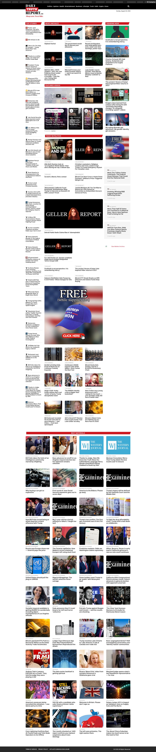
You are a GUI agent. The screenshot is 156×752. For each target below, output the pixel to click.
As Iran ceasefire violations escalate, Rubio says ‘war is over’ (33, 229)
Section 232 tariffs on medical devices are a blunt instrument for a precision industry (33, 194)
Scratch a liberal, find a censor (55, 177)
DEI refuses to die (34, 40)
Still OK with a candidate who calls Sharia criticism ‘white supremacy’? (64, 704)
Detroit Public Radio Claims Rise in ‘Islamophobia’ (62, 232)
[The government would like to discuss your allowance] (74, 32)
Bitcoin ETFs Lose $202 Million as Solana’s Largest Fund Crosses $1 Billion (33, 93)
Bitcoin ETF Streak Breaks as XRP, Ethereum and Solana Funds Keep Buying (87, 279)
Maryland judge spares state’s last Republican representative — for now (118, 673)
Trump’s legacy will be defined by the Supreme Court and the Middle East (118, 492)
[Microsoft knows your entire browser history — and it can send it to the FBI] (74, 59)
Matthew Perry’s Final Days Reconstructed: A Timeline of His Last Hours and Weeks (32, 163)
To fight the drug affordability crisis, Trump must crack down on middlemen (118, 521)
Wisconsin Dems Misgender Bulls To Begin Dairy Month (32, 293)
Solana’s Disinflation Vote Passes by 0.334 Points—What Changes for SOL (58, 279)
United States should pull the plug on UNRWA (37, 578)
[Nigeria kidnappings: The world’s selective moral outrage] (65, 565)
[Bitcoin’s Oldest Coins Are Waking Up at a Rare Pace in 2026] (94, 407)
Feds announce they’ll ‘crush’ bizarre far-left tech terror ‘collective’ (64, 610)
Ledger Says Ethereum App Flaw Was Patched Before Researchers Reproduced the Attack (64, 643)
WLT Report (113, 170)
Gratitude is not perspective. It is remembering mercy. (56, 269)
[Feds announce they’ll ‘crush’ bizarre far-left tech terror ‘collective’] (65, 595)
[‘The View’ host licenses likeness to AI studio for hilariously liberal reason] (118, 595)
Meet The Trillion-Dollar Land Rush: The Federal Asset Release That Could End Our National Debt (117, 175)
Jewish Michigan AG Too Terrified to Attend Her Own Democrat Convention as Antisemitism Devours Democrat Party (88, 190)
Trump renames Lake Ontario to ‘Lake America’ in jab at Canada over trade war (90, 642)
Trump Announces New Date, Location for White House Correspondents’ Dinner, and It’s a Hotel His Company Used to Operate (33, 206)
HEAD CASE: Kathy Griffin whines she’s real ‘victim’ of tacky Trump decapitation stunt (53, 393)
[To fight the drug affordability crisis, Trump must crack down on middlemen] (118, 507)
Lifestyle (86, 6)
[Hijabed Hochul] (53, 32)
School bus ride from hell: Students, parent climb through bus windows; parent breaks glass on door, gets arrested (33, 104)
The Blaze (68, 41)
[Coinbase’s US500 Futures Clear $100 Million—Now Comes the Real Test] (74, 354)
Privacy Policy (43, 749)
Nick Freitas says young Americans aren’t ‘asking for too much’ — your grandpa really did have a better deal (94, 394)
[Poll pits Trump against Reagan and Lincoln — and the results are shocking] (91, 595)
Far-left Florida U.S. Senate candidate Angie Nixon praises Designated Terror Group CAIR (58, 259)
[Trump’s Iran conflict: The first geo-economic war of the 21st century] (91, 507)
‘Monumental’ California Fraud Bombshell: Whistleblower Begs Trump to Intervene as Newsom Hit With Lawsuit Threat (57, 190)
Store (106, 6)
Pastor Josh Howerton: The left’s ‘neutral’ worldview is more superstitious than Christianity (33, 31)
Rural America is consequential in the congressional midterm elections (33, 175)
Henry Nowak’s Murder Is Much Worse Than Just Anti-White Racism (33, 249)
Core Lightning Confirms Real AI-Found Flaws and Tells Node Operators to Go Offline (38, 733)
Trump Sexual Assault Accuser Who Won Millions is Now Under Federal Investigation (33, 336)
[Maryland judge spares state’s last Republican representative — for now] (118, 659)
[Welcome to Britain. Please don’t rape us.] (91, 689)
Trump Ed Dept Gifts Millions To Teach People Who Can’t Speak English (33, 303)
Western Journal (84, 456)
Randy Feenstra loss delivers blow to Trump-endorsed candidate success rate (33, 142)
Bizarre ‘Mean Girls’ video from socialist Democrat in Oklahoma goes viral (91, 673)
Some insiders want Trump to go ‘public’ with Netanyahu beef (90, 579)
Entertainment (70, 6)
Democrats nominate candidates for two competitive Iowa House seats (32, 325)
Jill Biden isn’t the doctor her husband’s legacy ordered (32, 347)
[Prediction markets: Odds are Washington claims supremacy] (91, 536)
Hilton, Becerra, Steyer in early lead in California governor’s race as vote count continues (118, 550)
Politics (49, 6)
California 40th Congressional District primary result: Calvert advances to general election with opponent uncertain (118, 580)
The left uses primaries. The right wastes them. (90, 732)
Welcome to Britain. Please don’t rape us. (89, 703)
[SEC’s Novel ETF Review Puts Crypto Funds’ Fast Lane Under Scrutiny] (74, 407)
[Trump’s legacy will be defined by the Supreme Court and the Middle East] (118, 478)
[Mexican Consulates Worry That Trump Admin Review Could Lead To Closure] (118, 445)
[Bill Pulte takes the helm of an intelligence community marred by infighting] (38, 445)
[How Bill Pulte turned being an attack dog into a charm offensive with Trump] (38, 507)
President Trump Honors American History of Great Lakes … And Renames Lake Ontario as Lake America (33, 68)
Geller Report (49, 41)
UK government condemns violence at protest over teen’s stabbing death (33, 260)
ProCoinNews (89, 67)
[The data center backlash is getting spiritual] (65, 659)
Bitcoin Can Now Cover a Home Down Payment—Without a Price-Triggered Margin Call (88, 178)
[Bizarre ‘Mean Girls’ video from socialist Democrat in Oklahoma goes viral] (91, 659)
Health (61, 6)
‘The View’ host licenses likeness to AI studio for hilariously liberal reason (115, 610)
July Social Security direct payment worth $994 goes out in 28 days (33, 120)
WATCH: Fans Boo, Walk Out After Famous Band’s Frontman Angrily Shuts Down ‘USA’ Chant (117, 230)
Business (79, 6)
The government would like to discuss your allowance (73, 45)
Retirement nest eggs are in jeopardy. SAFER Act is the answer (32, 357)
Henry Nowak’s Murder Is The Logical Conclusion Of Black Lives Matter (33, 239)
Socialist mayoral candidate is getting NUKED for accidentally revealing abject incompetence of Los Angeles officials (38, 611)
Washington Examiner (32, 456)
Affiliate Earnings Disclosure (59, 749)
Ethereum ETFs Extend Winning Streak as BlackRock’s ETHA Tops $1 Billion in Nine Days (33, 81)
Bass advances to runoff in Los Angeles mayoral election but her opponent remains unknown (33, 378)
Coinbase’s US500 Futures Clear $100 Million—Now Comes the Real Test (72, 367)
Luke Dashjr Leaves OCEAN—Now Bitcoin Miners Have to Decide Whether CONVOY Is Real (93, 73)
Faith (96, 6)
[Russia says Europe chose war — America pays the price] (38, 536)
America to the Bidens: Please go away (91, 491)
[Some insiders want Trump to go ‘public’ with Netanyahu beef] (91, 565)
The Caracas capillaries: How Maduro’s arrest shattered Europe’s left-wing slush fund (64, 550)
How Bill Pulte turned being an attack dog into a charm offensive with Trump (37, 521)
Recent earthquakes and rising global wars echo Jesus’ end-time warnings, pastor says (93, 46)
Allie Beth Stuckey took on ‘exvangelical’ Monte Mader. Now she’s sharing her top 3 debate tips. (57, 165)
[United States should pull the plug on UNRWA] (38, 565)
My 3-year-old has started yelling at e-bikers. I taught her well (64, 521)
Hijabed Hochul (50, 44)
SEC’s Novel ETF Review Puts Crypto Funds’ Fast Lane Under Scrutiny (73, 419)
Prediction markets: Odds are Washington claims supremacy (91, 549)
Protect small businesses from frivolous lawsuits (31, 184)
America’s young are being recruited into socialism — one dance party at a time (37, 704)
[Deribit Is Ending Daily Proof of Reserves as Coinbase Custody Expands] (53, 354)
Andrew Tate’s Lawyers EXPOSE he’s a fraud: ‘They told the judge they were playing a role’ (36, 674)
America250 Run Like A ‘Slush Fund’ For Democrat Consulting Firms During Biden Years (33, 283)
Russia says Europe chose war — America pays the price (37, 549)
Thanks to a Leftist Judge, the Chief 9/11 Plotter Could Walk (33, 57)
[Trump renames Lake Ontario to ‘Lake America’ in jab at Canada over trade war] (91, 628)
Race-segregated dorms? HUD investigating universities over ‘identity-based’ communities (118, 642)
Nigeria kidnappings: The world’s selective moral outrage (62, 579)
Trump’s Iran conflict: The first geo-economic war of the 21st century (91, 521)
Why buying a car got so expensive (35, 491)
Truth (92, 6)
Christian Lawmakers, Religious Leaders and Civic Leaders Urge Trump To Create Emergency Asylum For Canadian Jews (88, 166)
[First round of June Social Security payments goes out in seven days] (65, 478)
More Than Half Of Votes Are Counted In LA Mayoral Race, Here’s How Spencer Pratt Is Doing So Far (117, 211)
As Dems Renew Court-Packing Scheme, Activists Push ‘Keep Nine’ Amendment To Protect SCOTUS (33, 271)
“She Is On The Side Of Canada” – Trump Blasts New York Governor (33, 48)
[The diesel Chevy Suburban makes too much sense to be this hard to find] (118, 718)
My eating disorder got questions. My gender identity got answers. (117, 129)
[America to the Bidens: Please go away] (91, 478)
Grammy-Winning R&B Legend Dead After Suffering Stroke (116, 193)
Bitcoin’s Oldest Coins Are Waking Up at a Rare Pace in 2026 (93, 419)
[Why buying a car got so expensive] (38, 478)
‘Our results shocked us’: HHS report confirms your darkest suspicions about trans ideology (64, 734)
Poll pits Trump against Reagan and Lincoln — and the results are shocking (91, 610)
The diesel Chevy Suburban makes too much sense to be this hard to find (117, 733)
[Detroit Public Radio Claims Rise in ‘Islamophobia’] (73, 213)
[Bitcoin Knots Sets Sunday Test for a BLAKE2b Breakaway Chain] (94, 354)
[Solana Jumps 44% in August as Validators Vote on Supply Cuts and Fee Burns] (118, 689)
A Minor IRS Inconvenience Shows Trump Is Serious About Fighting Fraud (33, 219)
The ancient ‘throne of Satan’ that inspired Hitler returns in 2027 (87, 269)
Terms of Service (31, 749)
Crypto (101, 6)
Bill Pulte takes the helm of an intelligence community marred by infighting (33, 367)
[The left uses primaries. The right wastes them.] (91, 718)
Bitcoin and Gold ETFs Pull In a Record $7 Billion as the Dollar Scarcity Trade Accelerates (37, 642)
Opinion (56, 6)
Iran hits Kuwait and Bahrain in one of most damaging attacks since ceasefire (33, 152)
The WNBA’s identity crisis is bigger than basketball (72, 392)
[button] (128, 6)
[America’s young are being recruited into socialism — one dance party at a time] (38, 689)
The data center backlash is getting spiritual (63, 672)
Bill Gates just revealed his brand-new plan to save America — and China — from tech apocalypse (52, 421)
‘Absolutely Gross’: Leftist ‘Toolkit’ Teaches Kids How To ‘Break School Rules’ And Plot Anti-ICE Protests (33, 314)
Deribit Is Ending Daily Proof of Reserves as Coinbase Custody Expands (52, 367)
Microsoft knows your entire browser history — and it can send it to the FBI (73, 72)
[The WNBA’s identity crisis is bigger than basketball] (74, 380)
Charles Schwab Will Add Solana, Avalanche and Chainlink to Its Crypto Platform (115, 61)
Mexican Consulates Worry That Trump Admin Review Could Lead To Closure (33, 404)
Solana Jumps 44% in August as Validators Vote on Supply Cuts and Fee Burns (117, 704)
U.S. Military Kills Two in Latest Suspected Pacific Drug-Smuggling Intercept (32, 131)
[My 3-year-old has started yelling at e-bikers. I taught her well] (65, 507)
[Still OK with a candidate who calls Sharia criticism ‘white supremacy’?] (65, 689)
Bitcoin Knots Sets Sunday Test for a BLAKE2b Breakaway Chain (93, 367)
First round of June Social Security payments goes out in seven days (64, 492)
